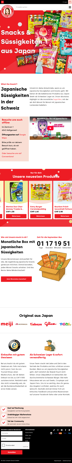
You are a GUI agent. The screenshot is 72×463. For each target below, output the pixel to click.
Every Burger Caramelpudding (31, 208)
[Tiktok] (54, 430)
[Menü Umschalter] (70, 7)
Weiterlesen (33, 216)
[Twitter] (69, 430)
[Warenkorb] (70, 2)
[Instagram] (58, 430)
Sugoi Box (57, 99)
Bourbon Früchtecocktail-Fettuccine (58, 208)
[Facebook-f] (65, 430)
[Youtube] (61, 430)
